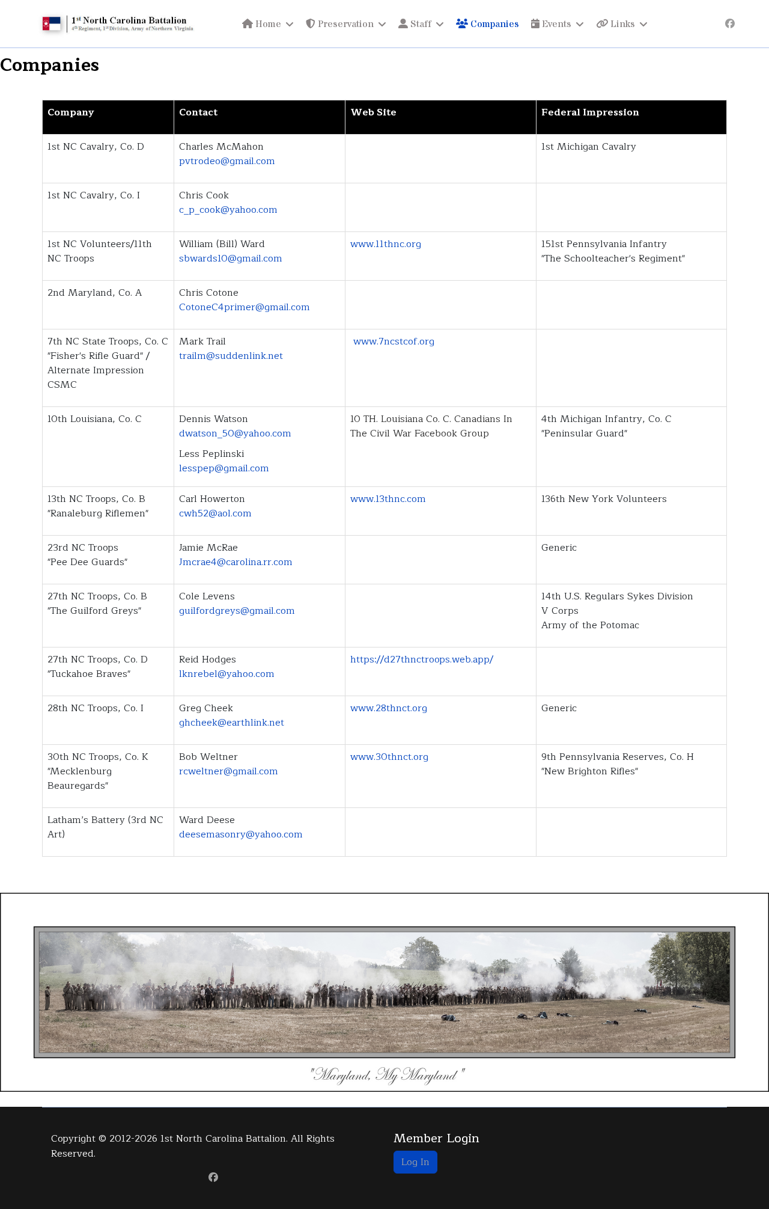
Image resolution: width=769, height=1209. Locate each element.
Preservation (344, 24)
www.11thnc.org (385, 244)
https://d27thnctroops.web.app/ (421, 659)
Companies (493, 24)
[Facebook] (730, 24)
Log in (415, 1162)
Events (555, 24)
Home (267, 24)
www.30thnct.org (389, 757)
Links (621, 24)
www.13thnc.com (388, 499)
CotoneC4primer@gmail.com (244, 307)
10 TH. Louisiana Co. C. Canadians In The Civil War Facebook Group (431, 426)
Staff (419, 24)
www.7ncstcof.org (393, 341)
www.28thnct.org (388, 708)
